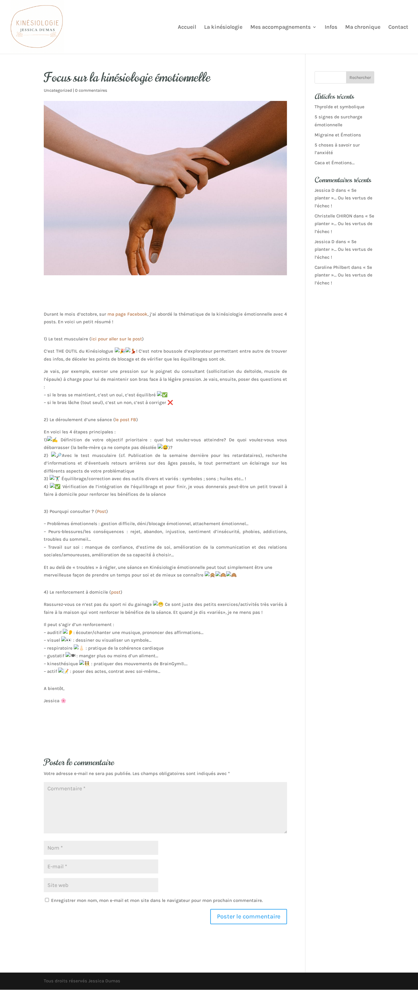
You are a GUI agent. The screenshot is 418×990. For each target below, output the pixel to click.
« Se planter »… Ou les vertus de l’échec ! (343, 198)
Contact (398, 27)
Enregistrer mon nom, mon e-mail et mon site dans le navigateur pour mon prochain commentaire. (157, 900)
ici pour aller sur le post (116, 339)
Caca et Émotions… (335, 162)
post (116, 592)
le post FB (125, 419)
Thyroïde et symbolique (339, 106)
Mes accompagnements (280, 27)
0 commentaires (91, 90)
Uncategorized (58, 90)
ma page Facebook (127, 314)
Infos (331, 27)
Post (101, 511)
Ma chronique (362, 27)
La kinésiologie (223, 27)
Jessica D (324, 190)
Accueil (187, 27)
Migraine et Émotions (338, 135)
